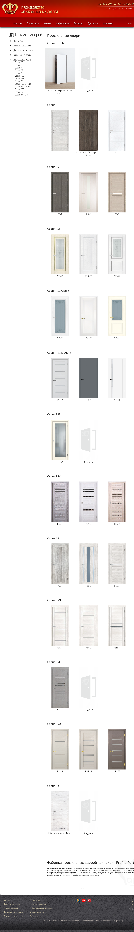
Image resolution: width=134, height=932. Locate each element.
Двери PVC (18, 41)
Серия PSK (19, 78)
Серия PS (19, 62)
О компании (33, 23)
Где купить (93, 23)
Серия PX (19, 65)
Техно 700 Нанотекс (22, 46)
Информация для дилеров (41, 908)
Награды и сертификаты (13, 916)
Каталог (48, 23)
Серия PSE (19, 73)
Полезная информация (13, 912)
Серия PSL (19, 76)
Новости (17, 23)
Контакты (108, 23)
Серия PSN (19, 81)
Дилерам (78, 23)
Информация (63, 23)
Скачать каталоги (37, 912)
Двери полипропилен (23, 50)
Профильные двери (22, 60)
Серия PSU (19, 70)
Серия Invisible (21, 95)
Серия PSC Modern (23, 87)
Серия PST (19, 92)
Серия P (18, 68)
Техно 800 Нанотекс (22, 55)
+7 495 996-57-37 (109, 4)
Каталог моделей (11, 908)
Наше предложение (38, 904)
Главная (7, 900)
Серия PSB (19, 89)
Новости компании (12, 904)
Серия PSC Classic (23, 84)
